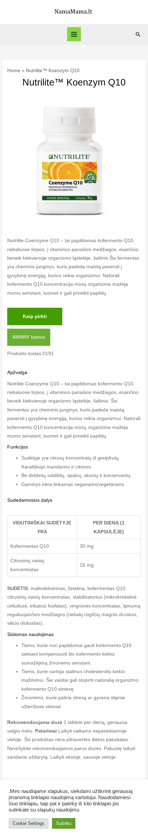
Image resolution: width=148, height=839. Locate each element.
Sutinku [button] (63, 823)
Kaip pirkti (35, 316)
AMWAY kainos (28, 337)
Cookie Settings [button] (28, 823)
